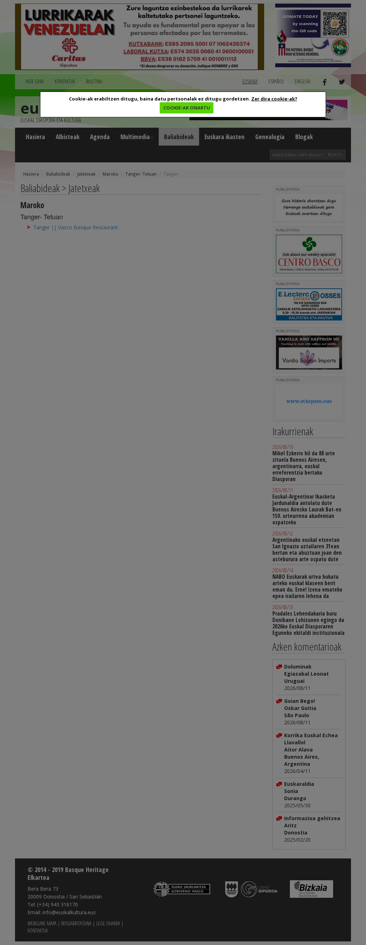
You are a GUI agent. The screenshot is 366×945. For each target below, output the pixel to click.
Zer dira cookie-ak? (274, 99)
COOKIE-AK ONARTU (186, 107)
